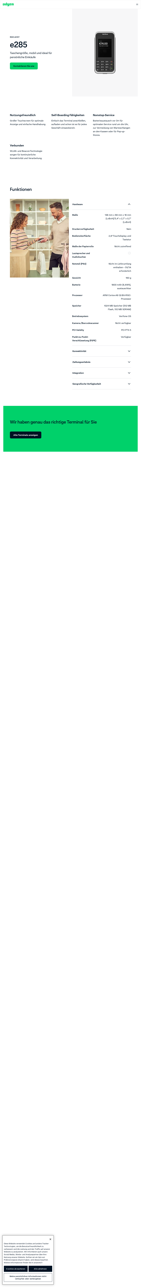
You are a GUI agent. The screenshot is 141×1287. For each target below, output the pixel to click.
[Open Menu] (137, 4)
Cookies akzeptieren (15, 1269)
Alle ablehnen (40, 1269)
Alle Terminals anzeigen (25, 435)
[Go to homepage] (8, 4)
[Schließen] (50, 1239)
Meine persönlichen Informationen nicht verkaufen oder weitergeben (28, 1277)
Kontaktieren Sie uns (23, 66)
